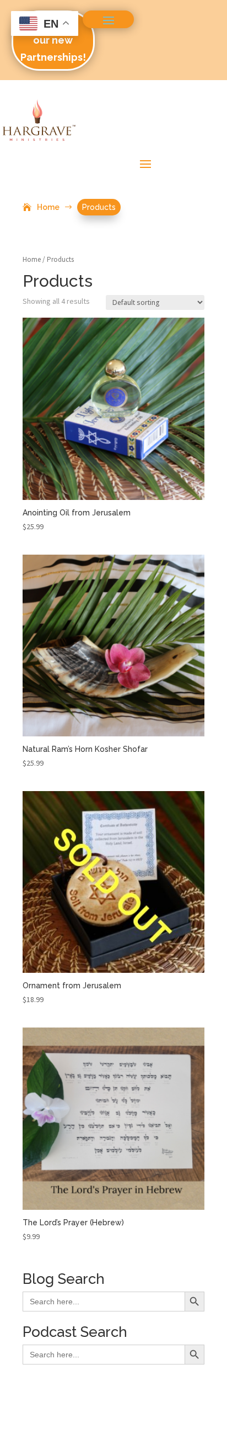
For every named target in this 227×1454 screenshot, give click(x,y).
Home (32, 259)
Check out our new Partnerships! (53, 39)
